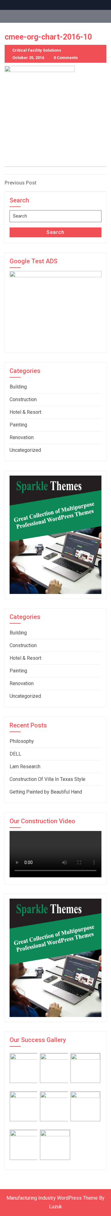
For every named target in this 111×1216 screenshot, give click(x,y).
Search (55, 232)
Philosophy (22, 741)
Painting (18, 425)
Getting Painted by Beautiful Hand (46, 792)
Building (18, 387)
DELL (15, 754)
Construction (23, 399)
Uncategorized (25, 450)
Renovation (22, 437)
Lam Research (25, 766)
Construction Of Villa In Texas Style (47, 779)
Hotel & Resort (25, 412)
